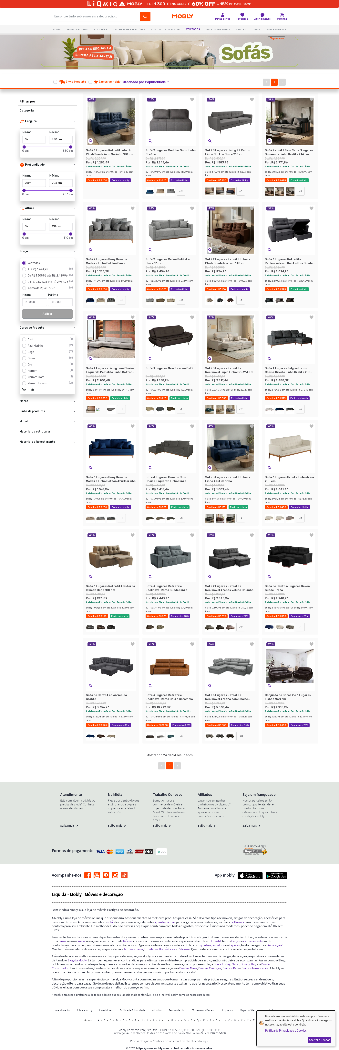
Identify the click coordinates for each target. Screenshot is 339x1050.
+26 (181, 191)
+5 (300, 191)
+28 (241, 736)
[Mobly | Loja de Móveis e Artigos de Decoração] (182, 16)
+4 (240, 518)
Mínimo (27, 132)
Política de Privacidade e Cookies (286, 1030)
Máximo (54, 132)
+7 (241, 300)
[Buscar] (145, 16)
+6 (300, 409)
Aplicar (48, 314)
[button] (148, 82)
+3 (240, 191)
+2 (181, 409)
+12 (181, 300)
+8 (181, 518)
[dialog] (296, 1028)
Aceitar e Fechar (319, 1040)
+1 (121, 300)
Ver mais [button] (28, 389)
